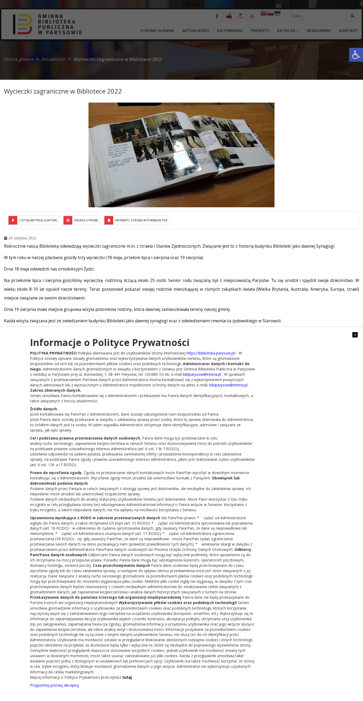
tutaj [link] (127, 676)
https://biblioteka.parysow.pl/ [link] (211, 352)
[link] (356, 55)
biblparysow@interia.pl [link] (202, 374)
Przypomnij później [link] (46, 684)
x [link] (355, 334)
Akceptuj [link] (71, 684)
